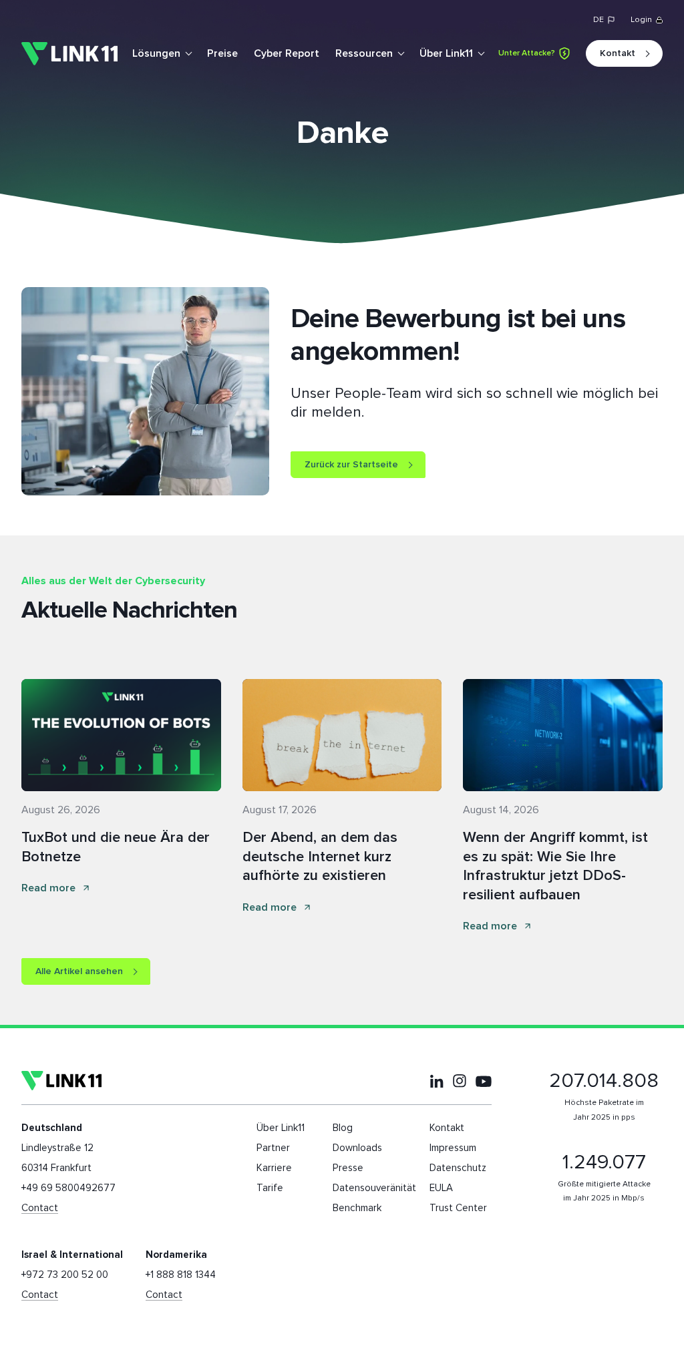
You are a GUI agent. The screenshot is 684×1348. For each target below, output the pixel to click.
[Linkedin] (437, 1081)
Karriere (274, 1168)
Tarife (269, 1188)
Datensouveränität (374, 1188)
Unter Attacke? (526, 53)
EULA (441, 1188)
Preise (222, 53)
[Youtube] (484, 1081)
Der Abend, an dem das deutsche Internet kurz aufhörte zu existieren (319, 857)
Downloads (357, 1148)
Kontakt (617, 53)
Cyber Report (286, 53)
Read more (48, 888)
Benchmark (357, 1208)
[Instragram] (459, 1081)
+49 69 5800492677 (68, 1188)
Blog (343, 1128)
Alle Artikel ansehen (79, 971)
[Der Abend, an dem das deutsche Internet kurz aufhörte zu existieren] (342, 735)
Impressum (453, 1148)
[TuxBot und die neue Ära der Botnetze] (121, 735)
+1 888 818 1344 (181, 1275)
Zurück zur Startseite (351, 464)
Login (641, 20)
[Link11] (69, 53)
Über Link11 (446, 53)
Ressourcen (364, 53)
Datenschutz (458, 1168)
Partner (273, 1148)
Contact (39, 1208)
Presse (348, 1168)
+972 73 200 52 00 (64, 1275)
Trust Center (458, 1208)
